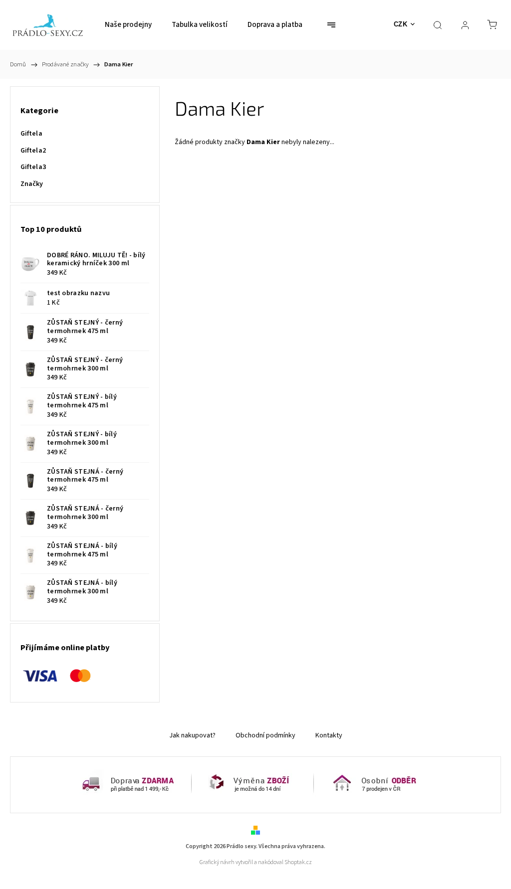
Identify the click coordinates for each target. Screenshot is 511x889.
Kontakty (328, 735)
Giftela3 (33, 167)
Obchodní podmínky (265, 735)
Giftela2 (33, 151)
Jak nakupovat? (192, 735)
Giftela (31, 134)
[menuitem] (128, 25)
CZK (401, 24)
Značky (31, 184)
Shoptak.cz (298, 862)
